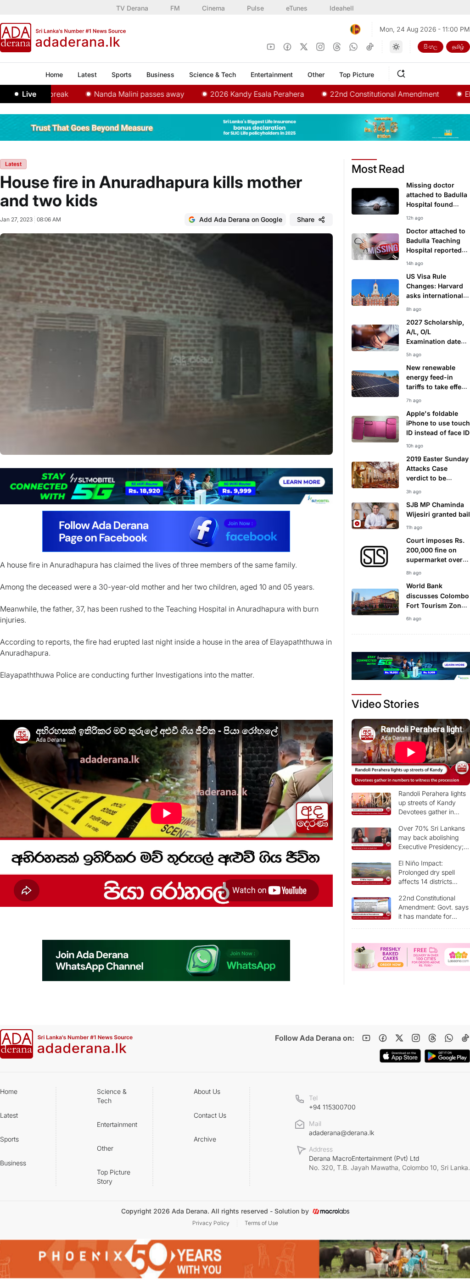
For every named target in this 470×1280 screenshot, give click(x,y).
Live (29, 94)
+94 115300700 (332, 1107)
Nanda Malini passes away (112, 94)
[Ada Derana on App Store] (400, 1056)
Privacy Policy (210, 1222)
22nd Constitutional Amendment (357, 94)
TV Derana (132, 8)
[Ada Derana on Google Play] (447, 1056)
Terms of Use (261, 1222)
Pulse (255, 8)
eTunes (297, 8)
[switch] (396, 46)
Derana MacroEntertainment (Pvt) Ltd (389, 1162)
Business (13, 1163)
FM (175, 8)
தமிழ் (458, 46)
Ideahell (342, 8)
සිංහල (430, 46)
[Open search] (403, 72)
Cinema (213, 8)
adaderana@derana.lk (341, 1133)
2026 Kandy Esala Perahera (230, 94)
